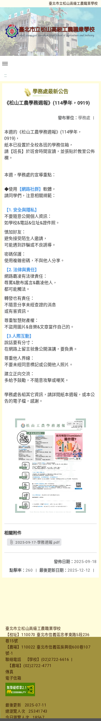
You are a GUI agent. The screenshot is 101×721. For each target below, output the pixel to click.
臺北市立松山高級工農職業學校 (73, 3)
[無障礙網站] (20, 695)
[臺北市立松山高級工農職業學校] (50, 31)
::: (5, 75)
